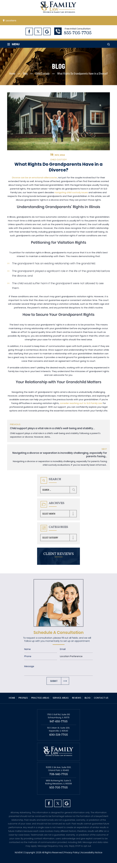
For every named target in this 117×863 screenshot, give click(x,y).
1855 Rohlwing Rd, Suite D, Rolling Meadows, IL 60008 (58, 782)
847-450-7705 (58, 721)
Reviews (76, 697)
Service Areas (61, 697)
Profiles (23, 697)
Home (12, 697)
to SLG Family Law (92, 403)
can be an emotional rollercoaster (38, 177)
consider (64, 403)
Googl (47, 31)
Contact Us (101, 697)
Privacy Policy (71, 852)
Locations (11, 20)
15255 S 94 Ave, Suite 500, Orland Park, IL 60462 (58, 769)
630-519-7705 (58, 734)
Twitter (38, 31)
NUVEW (18, 852)
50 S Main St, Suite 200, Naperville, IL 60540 (58, 729)
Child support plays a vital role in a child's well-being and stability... (52, 428)
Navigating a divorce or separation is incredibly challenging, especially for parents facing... (59, 454)
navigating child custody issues (71, 192)
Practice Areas (40, 697)
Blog (87, 697)
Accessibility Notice (91, 852)
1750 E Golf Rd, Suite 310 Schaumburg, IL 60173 (58, 716)
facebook (49, 803)
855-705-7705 (77, 33)
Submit (54, 680)
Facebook (29, 31)
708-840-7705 (58, 774)
